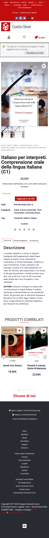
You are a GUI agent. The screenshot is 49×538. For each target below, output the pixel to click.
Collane (15, 145)
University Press (26, 145)
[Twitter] (20, 18)
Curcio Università (28, 210)
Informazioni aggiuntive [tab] (20, 240)
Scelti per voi (15, 2)
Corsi (25, 5)
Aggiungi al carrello (26, 198)
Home (6, 2)
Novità (24, 2)
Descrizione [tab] (7, 240)
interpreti (18, 218)
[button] (8, 37)
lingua (34, 218)
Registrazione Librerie (28, 13)
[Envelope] (24, 18)
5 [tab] (28, 390)
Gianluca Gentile (15, 512)
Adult (41, 2)
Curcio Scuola (36, 5)
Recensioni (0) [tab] (34, 240)
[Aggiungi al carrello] (19, 330)
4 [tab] (25, 390)
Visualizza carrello (34, 53)
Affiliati (15, 13)
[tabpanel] (12, 356)
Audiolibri (17, 5)
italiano (26, 218)
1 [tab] (18, 390)
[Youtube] (32, 18)
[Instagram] (28, 18)
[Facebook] (16, 18)
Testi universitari (24, 8)
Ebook (7, 5)
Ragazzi (31, 2)
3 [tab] (23, 390)
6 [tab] (30, 390)
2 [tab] (21, 390)
